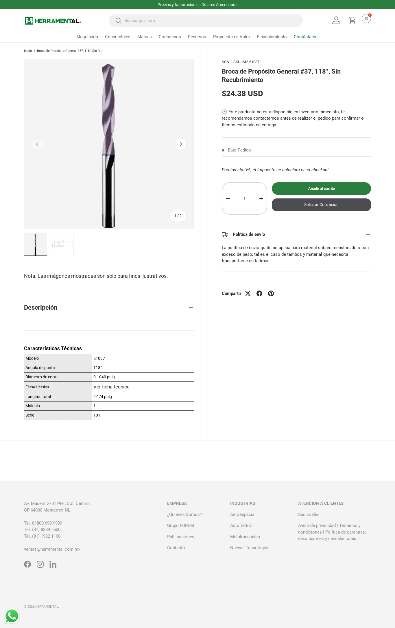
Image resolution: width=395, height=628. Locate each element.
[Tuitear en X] (248, 293)
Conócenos (170, 36)
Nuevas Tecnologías (250, 547)
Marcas (144, 36)
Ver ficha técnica (111, 387)
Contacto (176, 547)
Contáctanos (306, 36)
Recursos (197, 36)
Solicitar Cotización (321, 204)
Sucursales (309, 514)
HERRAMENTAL (46, 607)
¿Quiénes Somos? (184, 514)
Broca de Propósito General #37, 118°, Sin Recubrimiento (69, 50)
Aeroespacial (243, 514)
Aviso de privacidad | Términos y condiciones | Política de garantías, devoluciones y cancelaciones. (332, 532)
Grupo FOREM (180, 525)
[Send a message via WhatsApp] (12, 616)
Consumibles (117, 36)
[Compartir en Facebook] (259, 293)
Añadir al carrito (321, 188)
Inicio (28, 50)
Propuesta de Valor (231, 36)
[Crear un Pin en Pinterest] (271, 293)
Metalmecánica (245, 536)
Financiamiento (272, 36)
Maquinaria (87, 36)
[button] (352, 20)
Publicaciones (180, 536)
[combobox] (206, 20)
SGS (225, 62)
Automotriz (241, 525)
